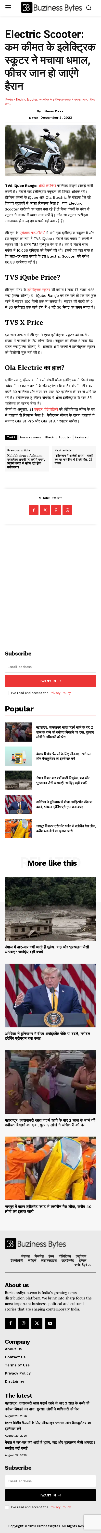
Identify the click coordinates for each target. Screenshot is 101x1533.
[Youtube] (50, 1323)
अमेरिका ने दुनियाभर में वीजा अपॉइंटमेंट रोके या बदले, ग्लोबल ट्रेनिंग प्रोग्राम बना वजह (64, 804)
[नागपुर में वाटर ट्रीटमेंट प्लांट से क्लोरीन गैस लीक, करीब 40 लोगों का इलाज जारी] (18, 828)
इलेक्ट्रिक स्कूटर (39, 290)
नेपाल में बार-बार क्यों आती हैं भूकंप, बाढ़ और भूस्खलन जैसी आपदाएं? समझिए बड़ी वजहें (62, 780)
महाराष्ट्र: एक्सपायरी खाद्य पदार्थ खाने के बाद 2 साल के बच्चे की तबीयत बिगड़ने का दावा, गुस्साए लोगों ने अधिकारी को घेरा (65, 732)
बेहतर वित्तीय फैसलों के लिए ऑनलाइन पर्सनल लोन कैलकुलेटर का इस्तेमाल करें (63, 756)
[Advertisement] (50, 584)
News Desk (53, 111)
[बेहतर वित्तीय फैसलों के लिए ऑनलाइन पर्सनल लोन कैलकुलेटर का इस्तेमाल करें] (18, 756)
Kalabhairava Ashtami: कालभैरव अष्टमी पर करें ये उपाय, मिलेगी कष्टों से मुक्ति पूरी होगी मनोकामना (26, 461)
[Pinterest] (56, 510)
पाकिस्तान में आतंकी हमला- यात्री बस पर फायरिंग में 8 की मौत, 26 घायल (74, 459)
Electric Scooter (58, 437)
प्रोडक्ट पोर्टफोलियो (32, 233)
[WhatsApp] (67, 510)
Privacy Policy (60, 693)
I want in (47, 681)
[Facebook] (33, 510)
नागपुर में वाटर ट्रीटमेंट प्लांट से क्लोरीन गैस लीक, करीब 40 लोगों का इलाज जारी (66, 828)
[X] (45, 510)
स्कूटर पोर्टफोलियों (45, 409)
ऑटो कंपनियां (47, 185)
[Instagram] (23, 1323)
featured (81, 437)
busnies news (30, 437)
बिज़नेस (9, 99)
